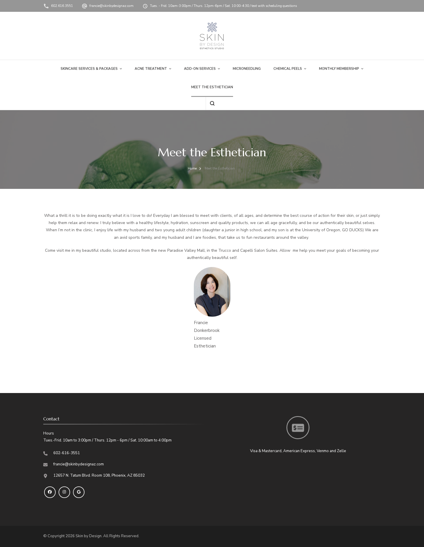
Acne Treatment (151, 68)
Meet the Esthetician (212, 87)
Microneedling (247, 68)
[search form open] (212, 103)
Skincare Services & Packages (89, 68)
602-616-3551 (66, 453)
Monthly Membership (339, 68)
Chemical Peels (287, 68)
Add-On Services (200, 68)
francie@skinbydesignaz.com (111, 5)
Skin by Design (89, 536)
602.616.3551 (62, 5)
